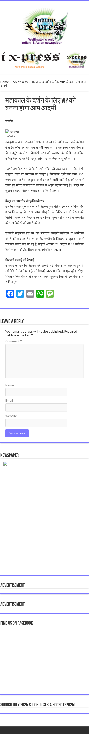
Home (4, 82)
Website (11, 416)
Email (9, 400)
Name (9, 385)
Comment (13, 341)
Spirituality (20, 82)
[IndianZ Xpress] (44, 25)
